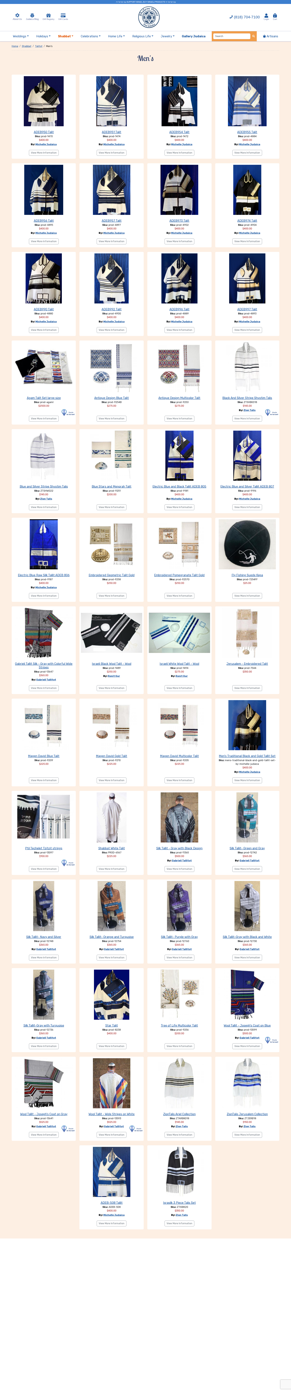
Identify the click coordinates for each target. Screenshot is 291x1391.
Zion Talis (250, 410)
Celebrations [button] (89, 36)
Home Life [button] (115, 36)
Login (266, 19)
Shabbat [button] (64, 36)
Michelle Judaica (46, 144)
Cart (275, 17)
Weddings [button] (19, 36)
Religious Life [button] (141, 36)
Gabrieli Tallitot (46, 679)
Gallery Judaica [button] (194, 36)
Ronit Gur (114, 676)
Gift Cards (63, 19)
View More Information (44, 152)
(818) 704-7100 (247, 17)
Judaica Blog (32, 19)
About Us (17, 19)
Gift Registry (48, 19)
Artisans (272, 36)
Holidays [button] (42, 36)
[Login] (266, 16)
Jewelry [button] (166, 36)
